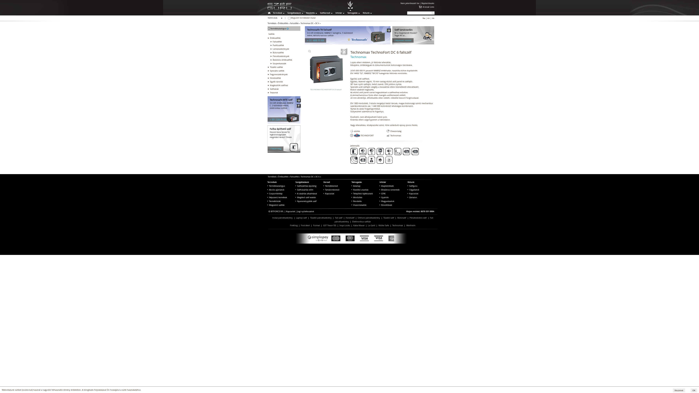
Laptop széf (301, 217)
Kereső (326, 182)
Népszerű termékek (278, 197)
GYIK (383, 193)
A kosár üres (428, 6)
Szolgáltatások (294, 12)
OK (693, 390)
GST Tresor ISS (329, 225)
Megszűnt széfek (277, 205)
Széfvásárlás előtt (305, 189)
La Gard (371, 225)
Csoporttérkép (276, 193)
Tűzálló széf (388, 217)
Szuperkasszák (279, 63)
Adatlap (356, 185)
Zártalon (413, 197)
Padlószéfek (278, 45)
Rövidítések (386, 205)
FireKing (294, 225)
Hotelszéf (350, 217)
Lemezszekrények (281, 48)
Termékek (277, 12)
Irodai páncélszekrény (282, 217)
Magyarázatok (387, 201)
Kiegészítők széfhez (279, 85)
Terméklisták (275, 201)
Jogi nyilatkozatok (305, 211)
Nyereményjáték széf (307, 201)
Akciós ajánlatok (276, 189)
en (428, 18)
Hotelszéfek (275, 78)
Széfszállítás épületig (306, 185)
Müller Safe (383, 225)
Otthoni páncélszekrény (369, 217)
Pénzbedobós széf (418, 217)
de (433, 18)
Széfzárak (274, 89)
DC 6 (317, 23)
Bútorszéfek (278, 52)
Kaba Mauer (359, 225)
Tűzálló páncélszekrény (321, 217)
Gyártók (385, 197)
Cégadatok (414, 189)
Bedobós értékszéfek (282, 59)
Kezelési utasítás (360, 189)
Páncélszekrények (281, 56)
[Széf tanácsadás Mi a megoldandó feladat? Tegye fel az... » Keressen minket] (413, 43)
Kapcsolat (329, 193)
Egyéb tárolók (276, 81)
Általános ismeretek (390, 189)
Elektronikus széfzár (361, 221)
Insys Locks (344, 225)
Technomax (397, 225)
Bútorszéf (401, 217)
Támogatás (352, 12)
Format (316, 225)
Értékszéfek (283, 23)
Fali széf (338, 217)
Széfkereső (325, 12)
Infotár (338, 12)
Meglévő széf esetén (306, 197)
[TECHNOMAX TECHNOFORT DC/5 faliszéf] (309, 51)
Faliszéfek (294, 23)
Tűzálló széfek (276, 67)
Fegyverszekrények (279, 74)
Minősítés (357, 197)
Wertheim (410, 225)
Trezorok (274, 92)
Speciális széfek (277, 70)
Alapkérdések (387, 185)
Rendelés (310, 12)
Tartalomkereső (332, 189)
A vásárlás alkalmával (307, 193)
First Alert (305, 225)
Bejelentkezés (427, 3)
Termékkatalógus (277, 185)
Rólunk (366, 12)
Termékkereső (331, 185)
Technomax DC (307, 23)
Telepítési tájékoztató (363, 193)
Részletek (679, 390)
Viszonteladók (359, 205)
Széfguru (413, 185)
